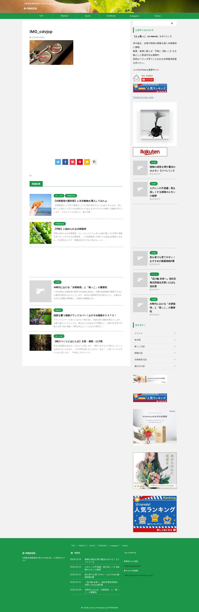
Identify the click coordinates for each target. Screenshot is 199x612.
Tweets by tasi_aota (143, 97)
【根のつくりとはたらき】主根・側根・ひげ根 (78, 341)
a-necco (30, 8)
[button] (161, 124)
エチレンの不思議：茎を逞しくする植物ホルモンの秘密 (162, 192)
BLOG (87, 16)
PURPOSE (111, 16)
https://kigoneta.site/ (132, 566)
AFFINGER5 (113, 608)
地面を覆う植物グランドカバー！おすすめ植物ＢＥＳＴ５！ (85, 315)
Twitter (158, 16)
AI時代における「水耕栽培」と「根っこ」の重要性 (80, 287)
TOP (41, 16)
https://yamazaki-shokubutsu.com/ (138, 575)
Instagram (134, 16)
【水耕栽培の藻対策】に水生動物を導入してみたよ (80, 200)
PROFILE (64, 16)
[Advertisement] (76, 91)
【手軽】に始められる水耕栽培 (70, 228)
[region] (155, 124)
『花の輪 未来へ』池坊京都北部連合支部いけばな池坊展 (163, 282)
